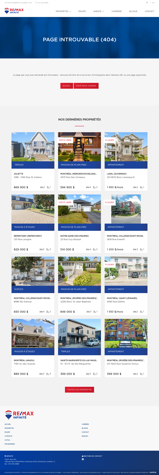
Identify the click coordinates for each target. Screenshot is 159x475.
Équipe (82, 11)
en (153, 3)
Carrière (117, 11)
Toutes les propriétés (79, 390)
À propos (8, 436)
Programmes (10, 444)
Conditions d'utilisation (110, 472)
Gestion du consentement (130, 472)
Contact (149, 11)
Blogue (133, 11)
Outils (7, 440)
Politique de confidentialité (90, 472)
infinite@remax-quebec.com (19, 3)
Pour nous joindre (86, 86)
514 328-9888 (42, 3)
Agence (97, 11)
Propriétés (62, 11)
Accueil (67, 86)
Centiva (152, 472)
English (85, 436)
